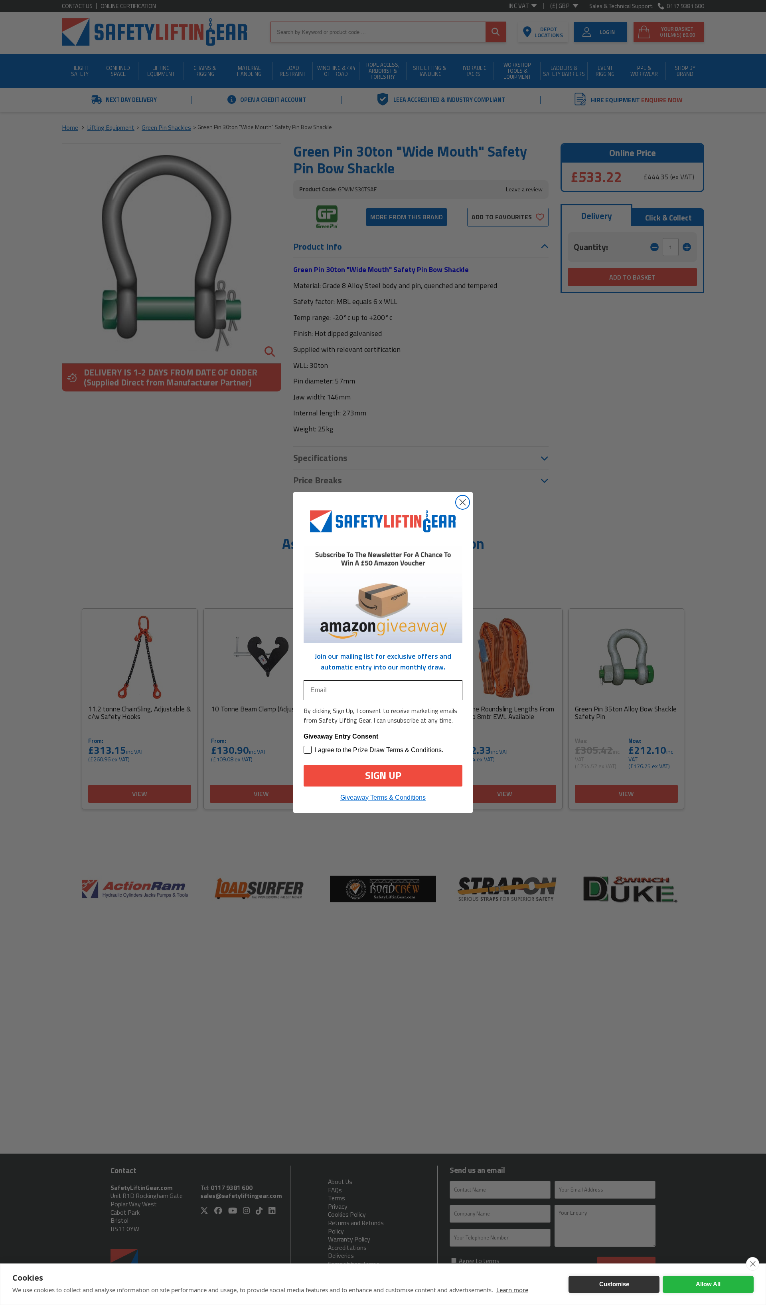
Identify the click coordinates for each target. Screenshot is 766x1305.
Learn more (512, 1290)
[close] (752, 1264)
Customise (614, 1284)
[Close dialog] (463, 502)
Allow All (708, 1284)
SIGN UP (383, 775)
